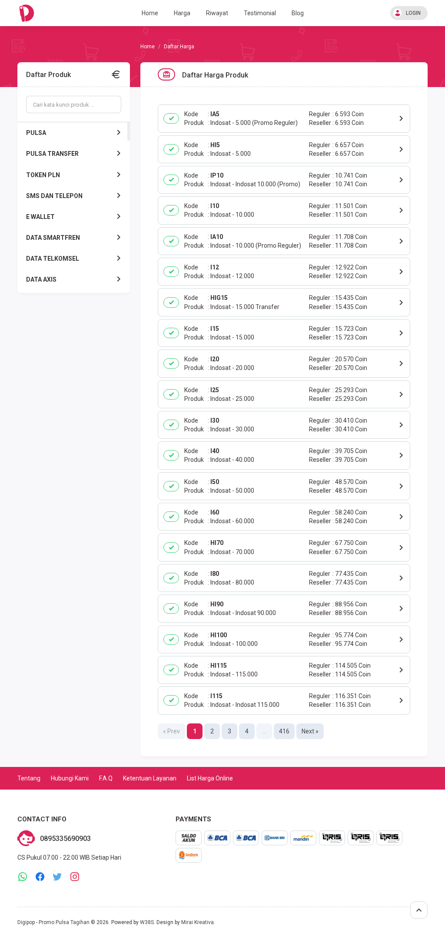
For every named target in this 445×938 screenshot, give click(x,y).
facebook (40, 876)
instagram (74, 876)
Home (150, 13)
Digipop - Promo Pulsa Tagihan (53, 922)
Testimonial (260, 13)
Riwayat (217, 13)
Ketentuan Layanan (149, 778)
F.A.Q (106, 778)
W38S (147, 922)
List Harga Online (210, 778)
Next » (310, 731)
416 (284, 731)
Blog (298, 13)
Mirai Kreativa (197, 922)
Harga (182, 13)
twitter (57, 876)
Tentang (28, 778)
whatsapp (22, 876)
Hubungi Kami (70, 778)
